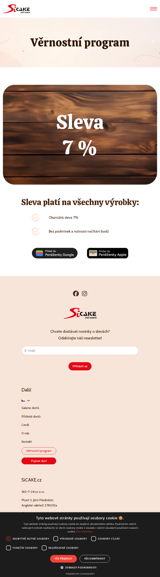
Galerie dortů (30, 408)
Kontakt (26, 441)
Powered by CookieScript (80, 573)
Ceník (25, 425)
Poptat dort (39, 461)
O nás (25, 433)
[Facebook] (76, 293)
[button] (79, 567)
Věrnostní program (38, 451)
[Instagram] (84, 293)
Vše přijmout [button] (63, 558)
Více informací (84, 531)
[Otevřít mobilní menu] (153, 8)
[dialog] (80, 544)
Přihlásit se (80, 366)
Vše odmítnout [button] (94, 558)
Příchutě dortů (30, 416)
